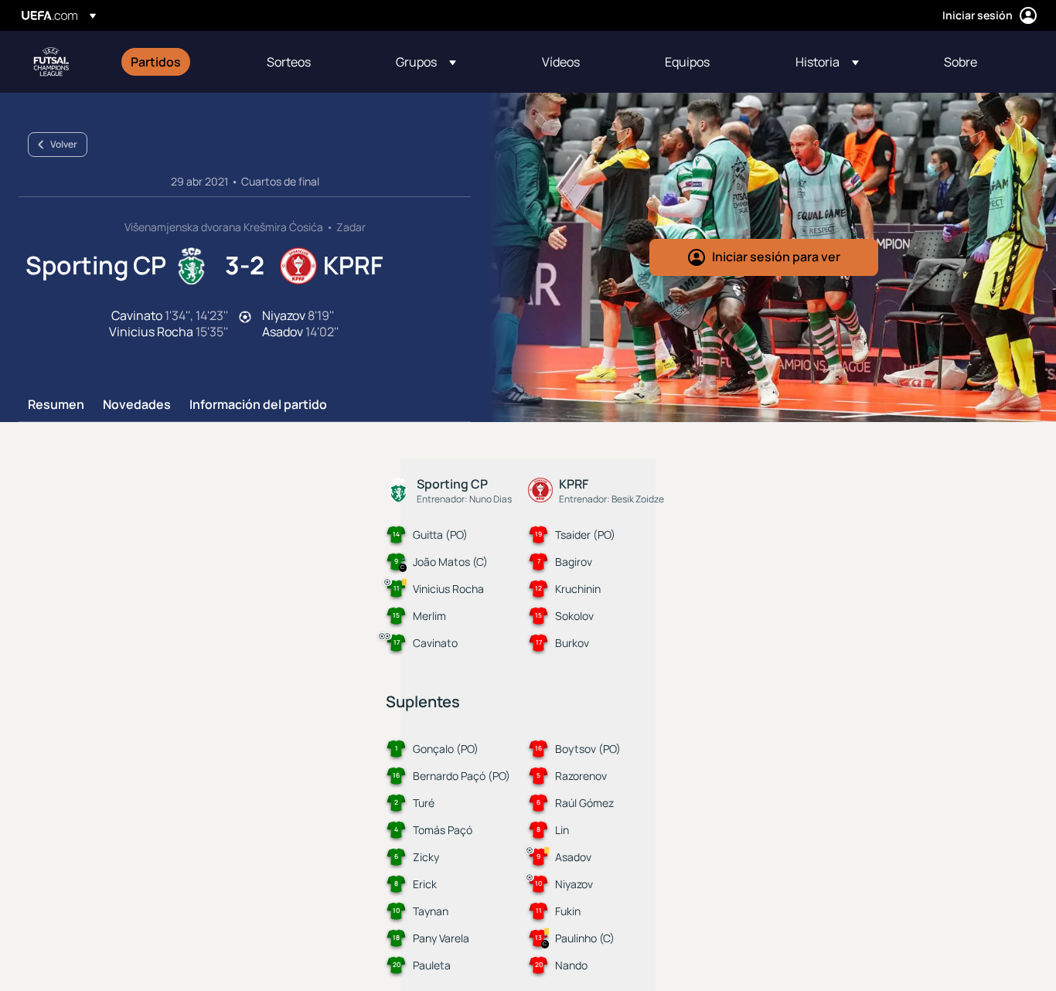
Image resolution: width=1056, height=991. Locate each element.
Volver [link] (63, 144)
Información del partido (258, 405)
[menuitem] (179, 62)
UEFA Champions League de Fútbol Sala (51, 62)
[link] (156, 62)
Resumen (56, 405)
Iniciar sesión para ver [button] (776, 256)
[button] (426, 62)
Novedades (137, 405)
